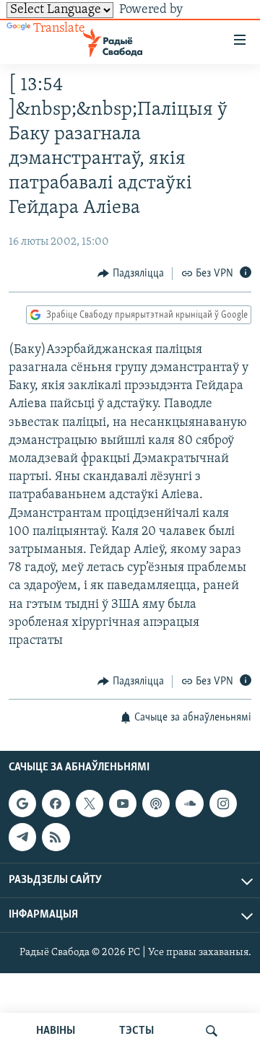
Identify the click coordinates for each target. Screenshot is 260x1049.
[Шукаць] (211, 1031)
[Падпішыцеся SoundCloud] (189, 803)
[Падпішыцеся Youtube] (122, 803)
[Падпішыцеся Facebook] (55, 803)
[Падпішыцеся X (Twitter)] (89, 803)
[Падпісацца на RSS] (55, 836)
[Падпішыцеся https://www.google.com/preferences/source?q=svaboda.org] (22, 803)
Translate (59, 28)
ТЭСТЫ (136, 1031)
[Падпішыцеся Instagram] (223, 803)
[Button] (131, 273)
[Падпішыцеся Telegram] (22, 836)
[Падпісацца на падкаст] (156, 803)
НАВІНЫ (55, 1031)
